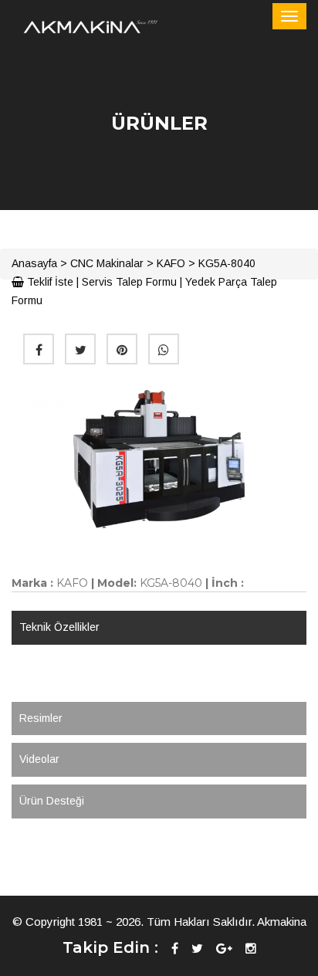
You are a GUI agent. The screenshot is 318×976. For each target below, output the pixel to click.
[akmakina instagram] (250, 948)
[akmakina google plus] (224, 948)
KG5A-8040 (226, 263)
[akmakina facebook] (174, 948)
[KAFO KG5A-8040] (159, 458)
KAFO (171, 263)
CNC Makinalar (107, 263)
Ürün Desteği (51, 801)
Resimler (41, 718)
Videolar (39, 759)
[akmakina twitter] (197, 948)
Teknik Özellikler (59, 627)
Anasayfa (34, 263)
